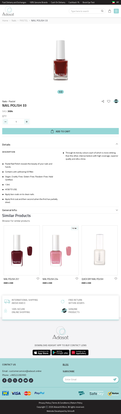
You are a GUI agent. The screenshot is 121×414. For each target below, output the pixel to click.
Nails (14, 20)
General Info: (9, 210)
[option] (60, 60)
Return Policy (76, 402)
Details (6, 144)
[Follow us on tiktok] (31, 380)
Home (5, 20)
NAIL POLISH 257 (11, 279)
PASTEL (24, 20)
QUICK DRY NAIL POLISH (92, 279)
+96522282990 (18, 375)
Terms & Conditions (60, 402)
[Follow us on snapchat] (20, 380)
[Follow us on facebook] (4, 380)
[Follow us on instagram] (10, 380)
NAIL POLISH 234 (50, 279)
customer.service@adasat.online (25, 371)
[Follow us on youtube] (25, 380)
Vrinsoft (70, 411)
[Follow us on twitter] (15, 380)
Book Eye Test (88, 2)
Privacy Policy (45, 402)
